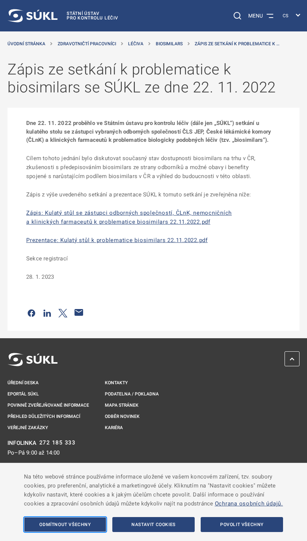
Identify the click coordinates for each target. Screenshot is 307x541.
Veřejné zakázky (27, 427)
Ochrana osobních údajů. (249, 503)
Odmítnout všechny (65, 524)
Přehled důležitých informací (43, 416)
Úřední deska (23, 382)
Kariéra (114, 427)
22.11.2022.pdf (190, 221)
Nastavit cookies (153, 524)
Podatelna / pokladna (132, 394)
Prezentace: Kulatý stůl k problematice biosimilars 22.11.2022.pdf (117, 240)
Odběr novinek (122, 416)
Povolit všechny (242, 524)
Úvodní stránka (26, 43)
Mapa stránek (122, 405)
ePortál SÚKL (23, 394)
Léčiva (135, 43)
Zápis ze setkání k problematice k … (237, 43)
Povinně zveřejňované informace (48, 405)
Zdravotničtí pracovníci (87, 43)
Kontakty (116, 382)
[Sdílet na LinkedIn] (47, 312)
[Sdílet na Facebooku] (31, 312)
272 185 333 (57, 443)
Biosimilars (169, 43)
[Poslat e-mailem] (79, 312)
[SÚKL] (32, 359)
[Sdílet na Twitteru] (63, 312)
